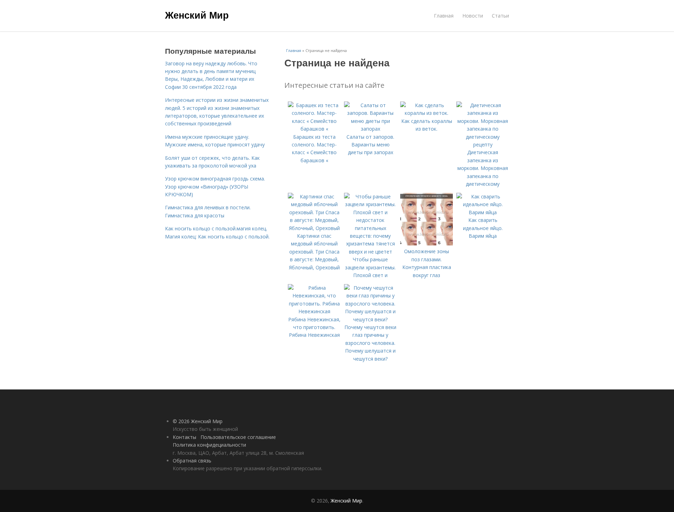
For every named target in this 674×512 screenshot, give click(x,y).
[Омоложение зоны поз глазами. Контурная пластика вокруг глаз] (426, 243)
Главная (444, 15)
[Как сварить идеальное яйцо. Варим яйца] (482, 212)
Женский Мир (197, 14)
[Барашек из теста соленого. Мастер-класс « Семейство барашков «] (314, 128)
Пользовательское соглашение (238, 437)
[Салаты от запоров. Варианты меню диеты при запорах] (370, 128)
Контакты (184, 437)
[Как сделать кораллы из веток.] (426, 113)
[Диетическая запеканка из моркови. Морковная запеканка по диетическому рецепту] (482, 144)
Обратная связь (192, 460)
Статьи (500, 15)
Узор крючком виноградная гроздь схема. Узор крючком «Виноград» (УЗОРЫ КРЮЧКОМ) (215, 186)
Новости (472, 15)
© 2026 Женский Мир (198, 421)
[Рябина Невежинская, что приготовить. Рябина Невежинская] (314, 311)
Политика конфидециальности (209, 444)
